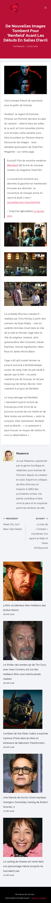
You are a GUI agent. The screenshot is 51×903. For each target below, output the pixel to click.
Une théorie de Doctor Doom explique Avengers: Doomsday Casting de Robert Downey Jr (25, 802)
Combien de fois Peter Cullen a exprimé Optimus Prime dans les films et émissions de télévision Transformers (25, 738)
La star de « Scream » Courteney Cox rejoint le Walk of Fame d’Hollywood (38, 533)
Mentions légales (39, 898)
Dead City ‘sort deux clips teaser (12, 523)
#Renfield (12, 165)
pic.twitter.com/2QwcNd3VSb (23, 202)
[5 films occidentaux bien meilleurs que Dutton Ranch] (25, 581)
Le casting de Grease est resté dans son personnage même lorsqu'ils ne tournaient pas (23, 866)
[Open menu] (45, 8)
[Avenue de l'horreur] (15, 8)
